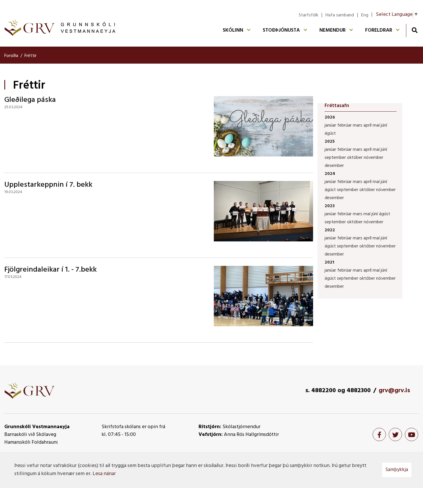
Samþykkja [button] (397, 470)
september (336, 157)
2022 (330, 230)
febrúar (345, 125)
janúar (331, 125)
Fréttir (30, 56)
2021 (329, 262)
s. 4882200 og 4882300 (338, 391)
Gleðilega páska (30, 100)
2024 (330, 174)
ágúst (330, 133)
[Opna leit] (414, 30)
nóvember (373, 157)
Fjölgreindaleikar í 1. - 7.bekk (50, 270)
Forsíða (11, 56)
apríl (368, 125)
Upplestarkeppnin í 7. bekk (48, 185)
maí (377, 125)
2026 (330, 117)
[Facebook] (379, 434)
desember (334, 165)
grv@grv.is (394, 391)
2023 (330, 206)
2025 (330, 141)
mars (358, 125)
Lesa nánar (104, 474)
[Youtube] (411, 434)
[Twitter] (395, 434)
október (355, 157)
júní (384, 125)
